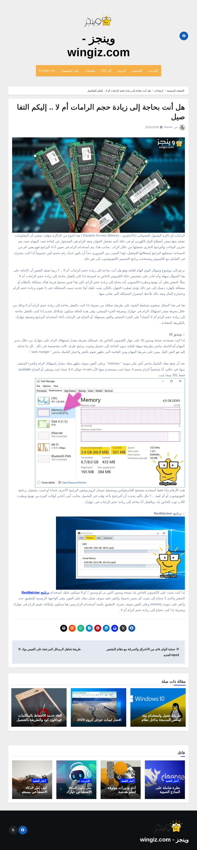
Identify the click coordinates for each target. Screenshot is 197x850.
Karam (168, 127)
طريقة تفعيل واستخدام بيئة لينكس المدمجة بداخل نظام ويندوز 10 (161, 720)
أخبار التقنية (172, 780)
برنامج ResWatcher (35, 592)
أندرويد (121, 70)
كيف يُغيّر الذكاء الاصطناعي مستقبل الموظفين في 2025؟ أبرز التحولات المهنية (32, 794)
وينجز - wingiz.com (164, 839)
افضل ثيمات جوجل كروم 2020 (99, 720)
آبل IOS (106, 70)
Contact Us (47, 70)
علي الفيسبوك (70, 70)
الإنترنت (153, 70)
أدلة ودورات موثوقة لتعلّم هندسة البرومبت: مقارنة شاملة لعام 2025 (122, 794)
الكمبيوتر (136, 70)
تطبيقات (90, 70)
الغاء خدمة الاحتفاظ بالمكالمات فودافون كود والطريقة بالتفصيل (39, 718)
